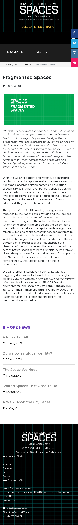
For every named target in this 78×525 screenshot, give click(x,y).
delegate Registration (39, 26)
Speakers (7, 468)
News (5, 472)
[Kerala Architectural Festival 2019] (39, 12)
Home (8, 64)
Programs (8, 464)
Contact (7, 476)
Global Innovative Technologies (45, 452)
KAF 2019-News (23, 64)
